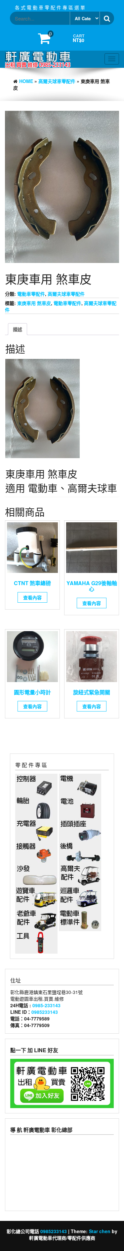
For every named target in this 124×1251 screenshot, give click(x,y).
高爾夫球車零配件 (56, 81)
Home (26, 81)
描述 (17, 329)
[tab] (17, 329)
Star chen (99, 1231)
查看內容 (32, 597)
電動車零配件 (31, 293)
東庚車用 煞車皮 (34, 303)
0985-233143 (46, 1005)
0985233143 (44, 1012)
